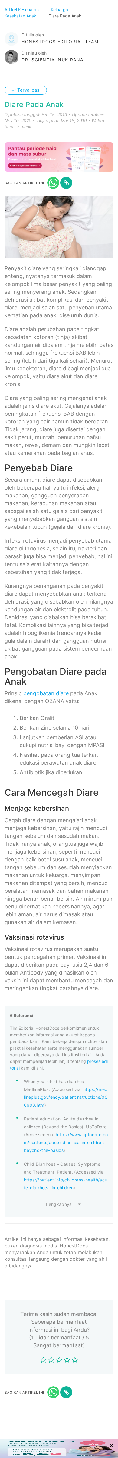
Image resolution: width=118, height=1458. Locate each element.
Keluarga (60, 9)
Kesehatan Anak (21, 15)
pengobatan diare (46, 693)
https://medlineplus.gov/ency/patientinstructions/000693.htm (66, 1097)
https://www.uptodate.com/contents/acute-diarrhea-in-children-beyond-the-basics (66, 1142)
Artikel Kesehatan (22, 9)
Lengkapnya (59, 1204)
